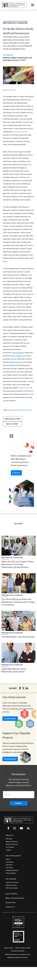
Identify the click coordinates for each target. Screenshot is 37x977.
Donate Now (11, 902)
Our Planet (9, 867)
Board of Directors (12, 844)
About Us (9, 835)
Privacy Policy (8, 948)
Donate (16, 473)
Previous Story (13, 419)
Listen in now (19, 132)
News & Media (11, 894)
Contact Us (10, 907)
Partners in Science (12, 882)
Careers (8, 850)
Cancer (8, 859)
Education (9, 839)
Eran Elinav (17, 362)
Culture (29, 410)
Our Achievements (14, 697)
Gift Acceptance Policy (22, 948)
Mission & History (12, 841)
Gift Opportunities (12, 888)
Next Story (12, 424)
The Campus (10, 847)
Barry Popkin (17, 356)
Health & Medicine (12, 870)
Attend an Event (11, 885)
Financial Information (17, 951)
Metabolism (13, 410)
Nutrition (22, 410)
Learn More (10, 719)
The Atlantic (8, 55)
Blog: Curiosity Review (15, 898)
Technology (10, 862)
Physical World (11, 873)
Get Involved (11, 879)
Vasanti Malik (17, 353)
